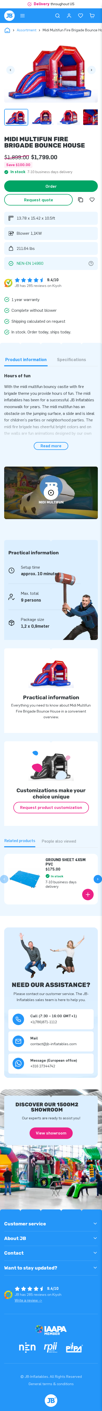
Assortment (26, 30)
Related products (19, 840)
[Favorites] (80, 15)
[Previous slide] (4, 879)
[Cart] (92, 15)
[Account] (69, 15)
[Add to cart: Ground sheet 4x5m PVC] (88, 894)
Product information (26, 359)
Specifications (71, 359)
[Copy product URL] (80, 199)
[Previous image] (10, 70)
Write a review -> (28, 1300)
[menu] (22, 15)
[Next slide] (98, 879)
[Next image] (91, 70)
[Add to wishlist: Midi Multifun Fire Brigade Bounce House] (92, 199)
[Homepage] (9, 15)
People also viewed (59, 841)
